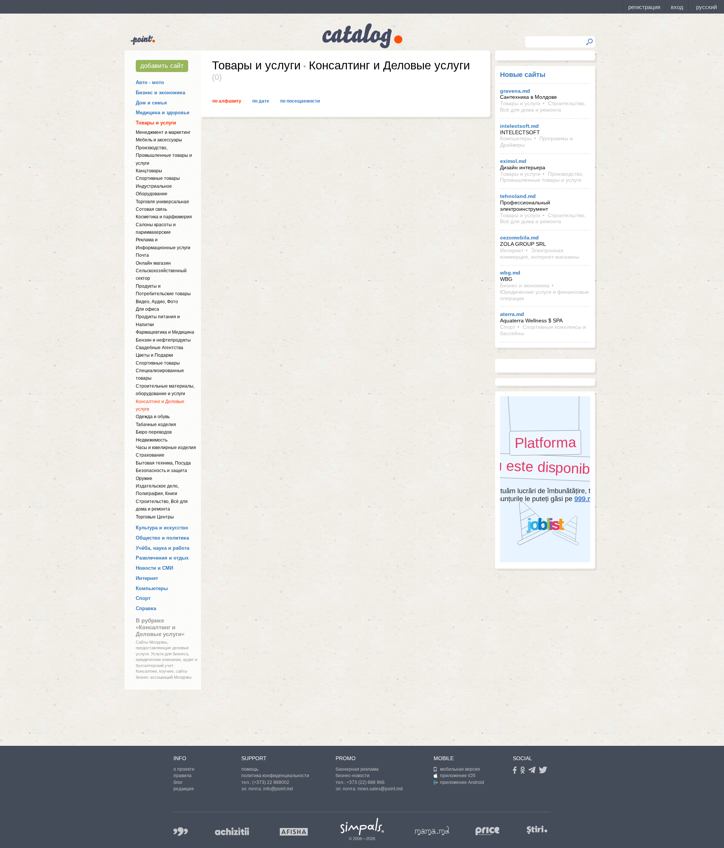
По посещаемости (300, 101)
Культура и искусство (162, 528)
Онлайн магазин (153, 263)
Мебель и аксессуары (159, 140)
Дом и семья (151, 103)
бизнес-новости (353, 775)
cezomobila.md (519, 238)
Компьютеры (152, 588)
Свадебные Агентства (159, 347)
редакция (183, 788)
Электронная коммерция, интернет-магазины (539, 253)
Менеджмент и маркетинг (163, 132)
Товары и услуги (156, 123)
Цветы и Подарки (154, 355)
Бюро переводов (154, 432)
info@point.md (278, 788)
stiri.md (537, 830)
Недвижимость (151, 440)
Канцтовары (149, 170)
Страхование (150, 455)
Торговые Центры (155, 517)
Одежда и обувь (153, 416)
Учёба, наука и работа (162, 548)
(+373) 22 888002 (270, 782)
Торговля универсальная (162, 201)
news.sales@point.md (380, 788)
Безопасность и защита (161, 470)
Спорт (143, 598)
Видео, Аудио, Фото (157, 301)
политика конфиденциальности (275, 775)
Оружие (144, 478)
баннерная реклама (357, 769)
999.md (180, 831)
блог (178, 782)
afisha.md (294, 832)
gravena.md (515, 91)
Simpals (362, 826)
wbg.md (510, 273)
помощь (249, 769)
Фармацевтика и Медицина (165, 332)
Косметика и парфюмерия (164, 216)
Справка (146, 608)
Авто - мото (150, 82)
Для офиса (147, 309)
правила (182, 775)
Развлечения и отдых (162, 558)
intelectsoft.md (519, 126)
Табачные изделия (156, 424)
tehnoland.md (518, 196)
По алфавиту (226, 101)
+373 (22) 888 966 (366, 782)
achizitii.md (232, 831)
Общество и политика (162, 538)
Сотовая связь (151, 209)
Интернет (147, 578)
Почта (142, 255)
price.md (488, 831)
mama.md (432, 830)
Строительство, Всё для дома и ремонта (543, 106)
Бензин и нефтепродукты (163, 340)
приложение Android (462, 782)
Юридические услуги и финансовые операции (544, 295)
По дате (260, 101)
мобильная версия (460, 769)
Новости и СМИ (154, 568)
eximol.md (513, 161)
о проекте (184, 769)
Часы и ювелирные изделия (166, 447)
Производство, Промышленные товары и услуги (164, 155)
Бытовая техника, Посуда (163, 463)
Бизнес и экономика (160, 92)
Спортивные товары (158, 178)
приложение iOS (458, 775)
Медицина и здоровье (162, 112)
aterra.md (512, 314)
